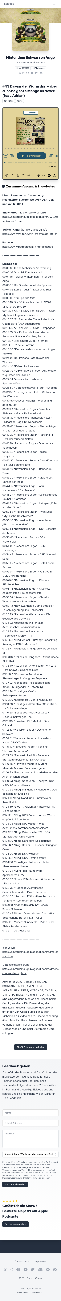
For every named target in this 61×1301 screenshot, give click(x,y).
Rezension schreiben (15, 1224)
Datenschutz (22, 1261)
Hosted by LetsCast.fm (30, 1289)
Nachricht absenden (15, 1184)
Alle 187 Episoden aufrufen (30, 1047)
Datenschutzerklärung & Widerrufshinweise (21, 1178)
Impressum (40, 1261)
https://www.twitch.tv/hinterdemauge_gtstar (29, 233)
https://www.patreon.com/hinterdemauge (27, 246)
